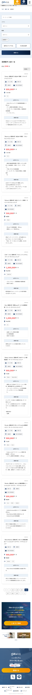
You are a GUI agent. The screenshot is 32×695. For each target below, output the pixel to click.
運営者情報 (17, 690)
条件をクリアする (8, 46)
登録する (15, 669)
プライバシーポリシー (9, 691)
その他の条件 (23, 46)
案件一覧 (7, 9)
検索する (16, 52)
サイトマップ (24, 690)
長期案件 (12, 9)
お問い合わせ (20, 687)
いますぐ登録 (16, 623)
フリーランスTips (12, 687)
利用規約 (28, 687)
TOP (3, 9)
